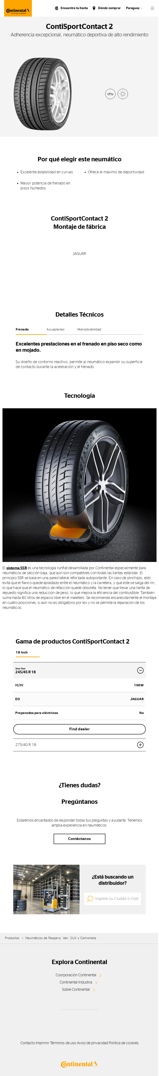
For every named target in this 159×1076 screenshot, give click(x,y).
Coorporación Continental (76, 975)
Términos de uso (63, 1043)
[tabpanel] (79, 354)
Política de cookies (124, 1043)
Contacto (27, 1043)
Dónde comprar (109, 8)
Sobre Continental (76, 990)
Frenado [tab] (22, 329)
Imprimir (42, 1043)
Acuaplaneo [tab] (55, 329)
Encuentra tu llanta (74, 8)
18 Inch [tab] (22, 652)
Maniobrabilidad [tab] (89, 329)
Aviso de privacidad (92, 1043)
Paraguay (133, 8)
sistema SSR (16, 568)
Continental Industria (76, 982)
